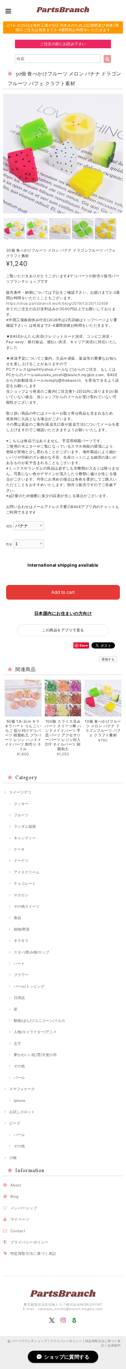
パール (19, 1077)
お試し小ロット (22, 1111)
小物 (13, 1157)
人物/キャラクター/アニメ (35, 1031)
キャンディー (25, 838)
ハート (19, 963)
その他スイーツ (26, 906)
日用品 (19, 997)
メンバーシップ (23, 1208)
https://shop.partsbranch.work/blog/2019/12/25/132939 (57, 303)
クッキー (21, 803)
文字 (17, 1043)
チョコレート (25, 883)
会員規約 (114, 1345)
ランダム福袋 (25, 826)
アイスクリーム (26, 872)
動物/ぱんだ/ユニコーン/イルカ (39, 1020)
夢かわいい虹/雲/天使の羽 (35, 1054)
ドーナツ (21, 860)
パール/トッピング (29, 986)
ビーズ (14, 1123)
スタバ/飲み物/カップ (31, 952)
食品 (17, 917)
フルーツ (21, 815)
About (15, 1185)
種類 (9, 526)
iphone (19, 1100)
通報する (108, 659)
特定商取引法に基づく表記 (33, 1253)
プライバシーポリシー (29, 1242)
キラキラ (21, 940)
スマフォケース (22, 1089)
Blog (14, 1196)
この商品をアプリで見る (63, 630)
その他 (19, 1066)
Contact (17, 1231)
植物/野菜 (22, 929)
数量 (9, 544)
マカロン (21, 895)
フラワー (21, 974)
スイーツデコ (20, 792)
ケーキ (19, 849)
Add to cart (63, 592)
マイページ (19, 1219)
